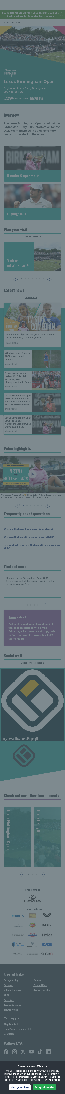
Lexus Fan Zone (13, 22)
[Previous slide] (15, 278)
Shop (6, 994)
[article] (32, 164)
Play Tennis (10, 1024)
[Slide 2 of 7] (25, 278)
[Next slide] (49, 278)
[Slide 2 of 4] (30, 605)
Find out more (31, 236)
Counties (9, 1000)
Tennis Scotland (12, 1005)
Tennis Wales (11, 1009)
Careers (8, 985)
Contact (37, 980)
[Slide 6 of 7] (39, 278)
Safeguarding (11, 980)
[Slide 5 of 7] (36, 278)
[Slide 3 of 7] (28, 278)
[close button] (62, 14)
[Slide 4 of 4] (38, 605)
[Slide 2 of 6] (27, 505)
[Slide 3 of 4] (34, 605)
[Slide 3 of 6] (30, 505)
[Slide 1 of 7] (21, 278)
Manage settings (20, 1087)
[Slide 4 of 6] (34, 505)
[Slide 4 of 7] (32, 278)
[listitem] (6, 1051)
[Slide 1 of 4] (27, 605)
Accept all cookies (44, 1087)
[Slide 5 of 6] (38, 505)
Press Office (40, 985)
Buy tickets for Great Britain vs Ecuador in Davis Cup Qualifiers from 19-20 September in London (30, 14)
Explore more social (31, 662)
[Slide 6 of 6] (41, 505)
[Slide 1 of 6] (23, 505)
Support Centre (41, 990)
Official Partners (13, 990)
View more (31, 297)
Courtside (9, 1034)
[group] (17, 837)
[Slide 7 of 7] (43, 278)
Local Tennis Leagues (15, 1029)
